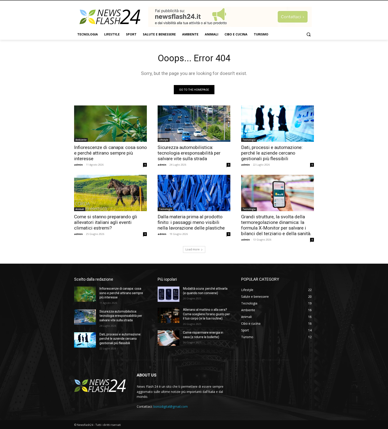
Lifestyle (163, 139)
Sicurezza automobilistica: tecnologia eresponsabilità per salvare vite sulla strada (189, 153)
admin (78, 164)
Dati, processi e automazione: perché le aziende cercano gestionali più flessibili (271, 153)
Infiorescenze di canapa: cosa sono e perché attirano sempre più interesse (110, 153)
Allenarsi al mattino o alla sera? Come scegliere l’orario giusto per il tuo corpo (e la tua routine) (206, 314)
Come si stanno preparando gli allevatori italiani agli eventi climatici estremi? (105, 222)
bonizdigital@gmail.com (170, 406)
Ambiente (80, 139)
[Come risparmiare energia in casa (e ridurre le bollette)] (168, 338)
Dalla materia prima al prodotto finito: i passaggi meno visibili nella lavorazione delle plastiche (191, 222)
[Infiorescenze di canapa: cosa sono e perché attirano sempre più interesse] (110, 123)
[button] (308, 34)
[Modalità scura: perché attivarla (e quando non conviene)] (168, 294)
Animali (79, 209)
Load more (192, 249)
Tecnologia (249, 139)
